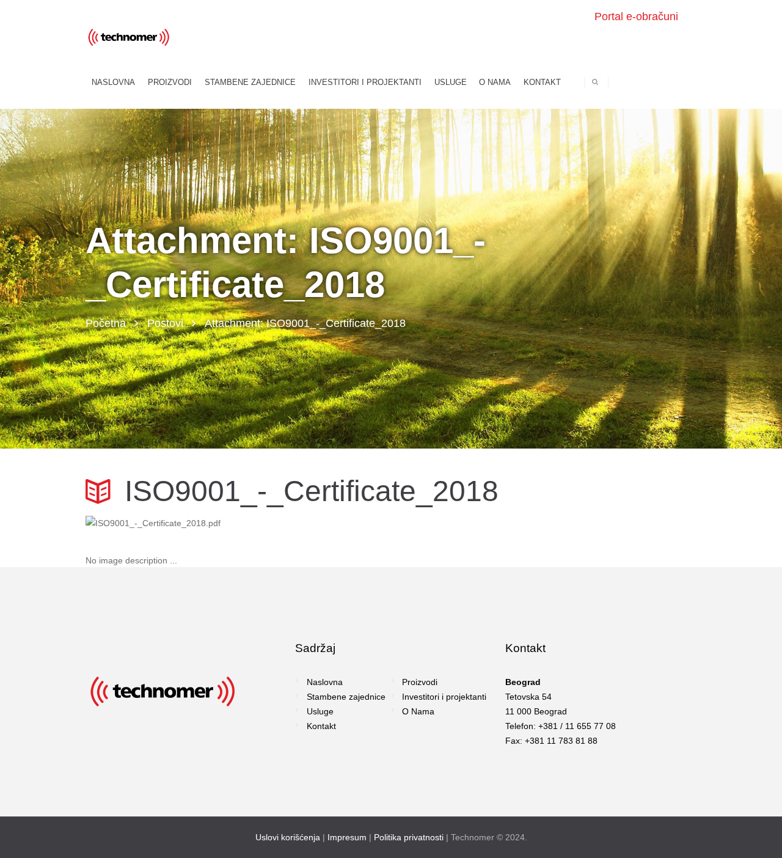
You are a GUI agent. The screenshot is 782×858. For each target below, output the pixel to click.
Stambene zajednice (346, 697)
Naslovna (325, 682)
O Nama (418, 711)
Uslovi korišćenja (287, 837)
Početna (106, 323)
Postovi (165, 323)
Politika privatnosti (409, 837)
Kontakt (321, 726)
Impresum (347, 837)
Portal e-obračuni (636, 16)
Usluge (320, 711)
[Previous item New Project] (238, 523)
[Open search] (595, 82)
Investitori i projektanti (444, 697)
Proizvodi (419, 682)
